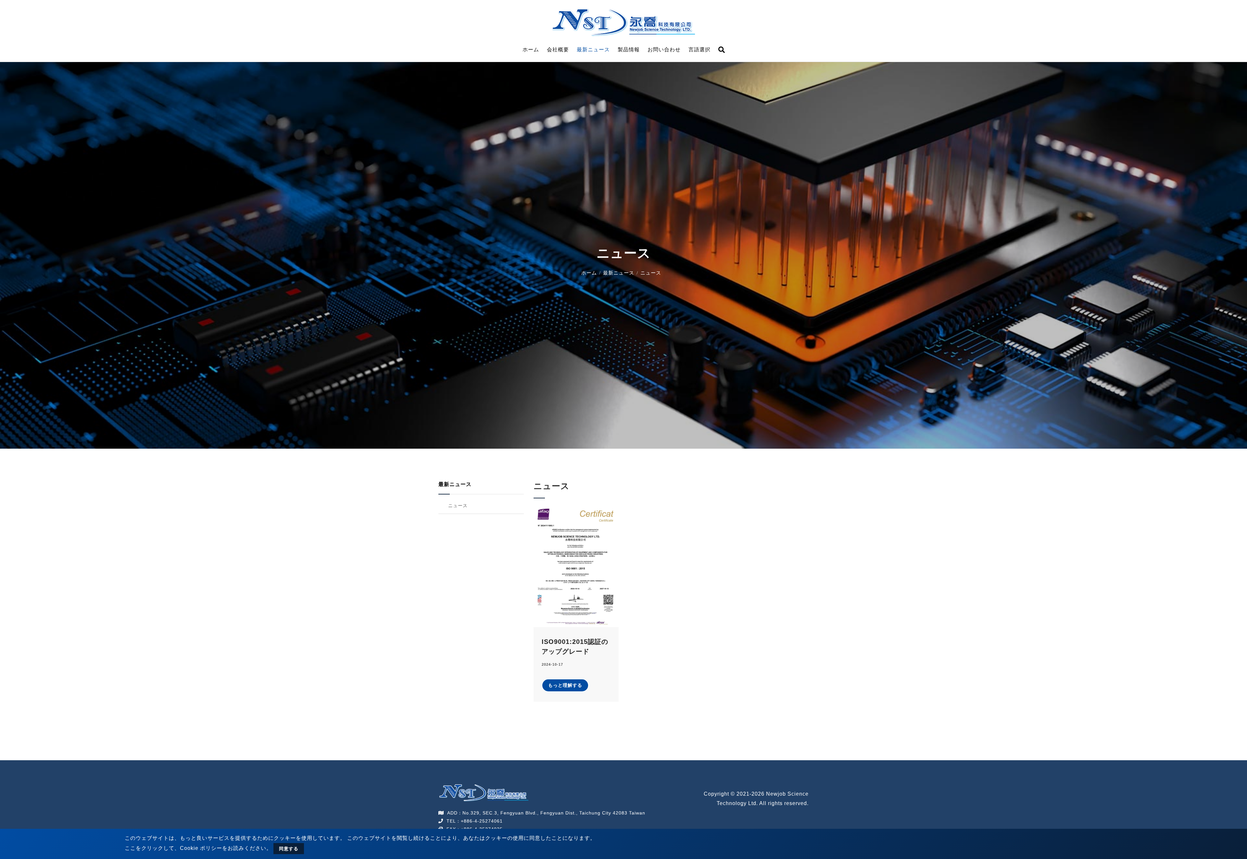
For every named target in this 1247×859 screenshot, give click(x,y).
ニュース (458, 505)
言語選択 (699, 49)
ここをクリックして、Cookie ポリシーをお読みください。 (198, 848)
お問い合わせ (664, 49)
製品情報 (629, 49)
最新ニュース (593, 49)
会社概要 (558, 49)
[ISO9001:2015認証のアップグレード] (576, 566)
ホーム (531, 49)
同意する (288, 848)
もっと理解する (565, 685)
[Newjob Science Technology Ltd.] (623, 21)
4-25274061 (488, 821)
